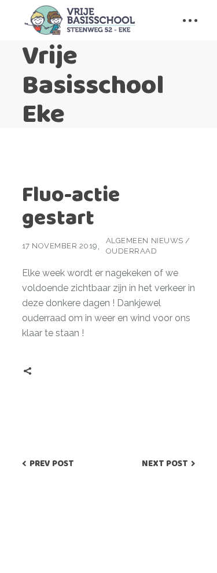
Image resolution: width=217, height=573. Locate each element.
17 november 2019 (60, 245)
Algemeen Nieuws (144, 240)
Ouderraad (131, 251)
